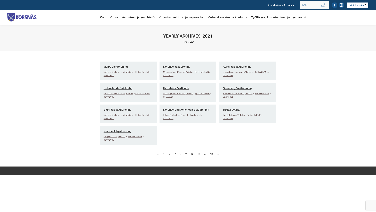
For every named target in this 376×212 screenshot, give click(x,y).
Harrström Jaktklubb (176, 88)
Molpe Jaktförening (116, 66)
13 (211, 154)
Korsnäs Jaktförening (176, 66)
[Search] (322, 4)
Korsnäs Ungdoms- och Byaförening (186, 109)
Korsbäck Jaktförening (237, 66)
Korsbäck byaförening (117, 131)
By (142, 72)
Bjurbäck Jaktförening (117, 109)
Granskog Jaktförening (237, 88)
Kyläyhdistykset (170, 115)
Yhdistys (129, 72)
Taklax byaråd (231, 109)
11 (199, 154)
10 (192, 154)
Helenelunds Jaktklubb (118, 88)
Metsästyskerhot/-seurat (114, 72)
